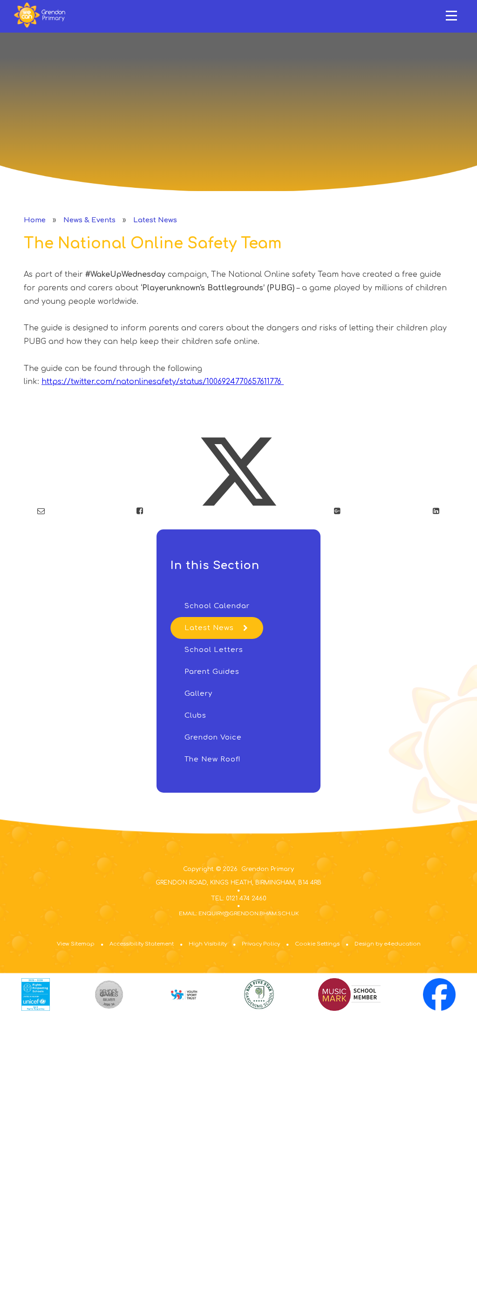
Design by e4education (387, 944)
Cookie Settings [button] (317, 944)
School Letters (213, 650)
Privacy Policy (261, 944)
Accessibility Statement (141, 944)
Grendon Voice (213, 737)
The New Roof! (212, 759)
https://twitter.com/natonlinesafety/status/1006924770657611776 (162, 381)
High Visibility (208, 944)
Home (35, 220)
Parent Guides (211, 672)
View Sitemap (76, 944)
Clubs (195, 716)
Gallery (198, 694)
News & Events (89, 220)
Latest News (155, 220)
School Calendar (217, 606)
